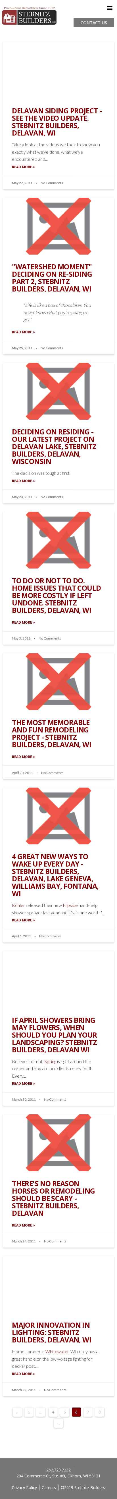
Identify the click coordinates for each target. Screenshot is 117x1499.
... (40, 1412)
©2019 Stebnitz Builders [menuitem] (83, 1487)
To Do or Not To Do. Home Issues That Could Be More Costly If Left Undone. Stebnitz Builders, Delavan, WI (56, 595)
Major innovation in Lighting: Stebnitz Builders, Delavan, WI (51, 1332)
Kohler (18, 905)
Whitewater (57, 1351)
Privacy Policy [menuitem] (24, 1487)
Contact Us (94, 22)
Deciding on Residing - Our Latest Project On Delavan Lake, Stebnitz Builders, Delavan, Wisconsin (54, 446)
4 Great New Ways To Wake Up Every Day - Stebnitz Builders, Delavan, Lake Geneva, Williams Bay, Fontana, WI (55, 875)
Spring (50, 1061)
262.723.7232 (58, 1470)
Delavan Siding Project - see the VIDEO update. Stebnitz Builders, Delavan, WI (57, 122)
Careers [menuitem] (49, 1487)
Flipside (70, 905)
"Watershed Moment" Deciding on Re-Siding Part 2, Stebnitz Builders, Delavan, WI (52, 277)
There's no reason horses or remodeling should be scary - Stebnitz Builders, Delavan (53, 1198)
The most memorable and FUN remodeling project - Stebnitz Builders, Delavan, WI (51, 733)
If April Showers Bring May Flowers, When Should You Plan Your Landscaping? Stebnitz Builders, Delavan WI (54, 1034)
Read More (22, 167)
